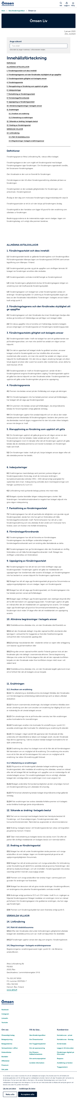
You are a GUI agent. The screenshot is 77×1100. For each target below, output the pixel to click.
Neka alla (10, 1094)
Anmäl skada (61, 1044)
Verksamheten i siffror (10, 1048)
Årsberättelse (6, 1052)
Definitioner (11, 63)
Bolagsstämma (7, 1044)
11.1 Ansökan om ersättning (19, 114)
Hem (3, 11)
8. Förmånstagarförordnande (18, 98)
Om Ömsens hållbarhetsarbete (35, 1053)
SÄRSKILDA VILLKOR (15, 129)
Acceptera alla (27, 1094)
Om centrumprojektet (37, 1058)
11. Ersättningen (13, 109)
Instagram (5, 1014)
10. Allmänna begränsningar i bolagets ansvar (24, 106)
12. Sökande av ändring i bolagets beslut (22, 121)
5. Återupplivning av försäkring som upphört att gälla (27, 86)
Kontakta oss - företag (65, 1039)
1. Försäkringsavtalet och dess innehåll (22, 71)
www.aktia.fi (12, 990)
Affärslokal (5, 1061)
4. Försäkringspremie (15, 82)
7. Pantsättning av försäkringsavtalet (21, 94)
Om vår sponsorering (37, 1048)
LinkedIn (5, 1018)
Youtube (5, 1022)
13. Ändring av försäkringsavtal (19, 125)
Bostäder (5, 1057)
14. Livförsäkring (13, 133)
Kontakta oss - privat (64, 1035)
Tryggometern (62, 1067)
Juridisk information (36, 1063)
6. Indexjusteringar (14, 90)
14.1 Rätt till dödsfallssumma (19, 137)
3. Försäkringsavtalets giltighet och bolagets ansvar (27, 78)
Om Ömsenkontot (36, 1039)
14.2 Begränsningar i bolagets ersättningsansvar (26, 141)
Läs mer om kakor (9, 1088)
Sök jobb (5, 1069)
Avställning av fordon (65, 1063)
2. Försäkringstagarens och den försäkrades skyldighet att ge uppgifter (34, 74)
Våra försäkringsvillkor (17, 11)
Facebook (5, 1010)
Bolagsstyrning (7, 1039)
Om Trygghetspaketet (37, 1044)
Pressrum (5, 1065)
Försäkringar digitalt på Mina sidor (65, 1053)
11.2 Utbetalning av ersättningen (21, 117)
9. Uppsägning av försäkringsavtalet (20, 102)
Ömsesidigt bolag (8, 1035)
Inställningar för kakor (27, 1088)
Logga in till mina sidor (65, 1048)
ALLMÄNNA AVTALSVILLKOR (18, 67)
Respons (60, 1058)
